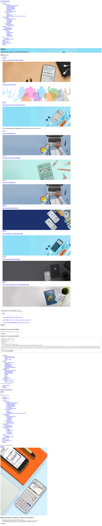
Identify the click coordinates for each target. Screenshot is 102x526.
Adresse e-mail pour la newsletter (6, 331)
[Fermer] (0, 393)
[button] (4, 3)
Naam (2, 339)
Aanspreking (3, 338)
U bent (2, 344)
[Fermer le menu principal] (0, 444)
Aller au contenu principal (4, 0)
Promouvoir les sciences (4, 55)
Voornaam (3, 340)
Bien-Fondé (9, 389)
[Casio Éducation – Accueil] (5, 1)
